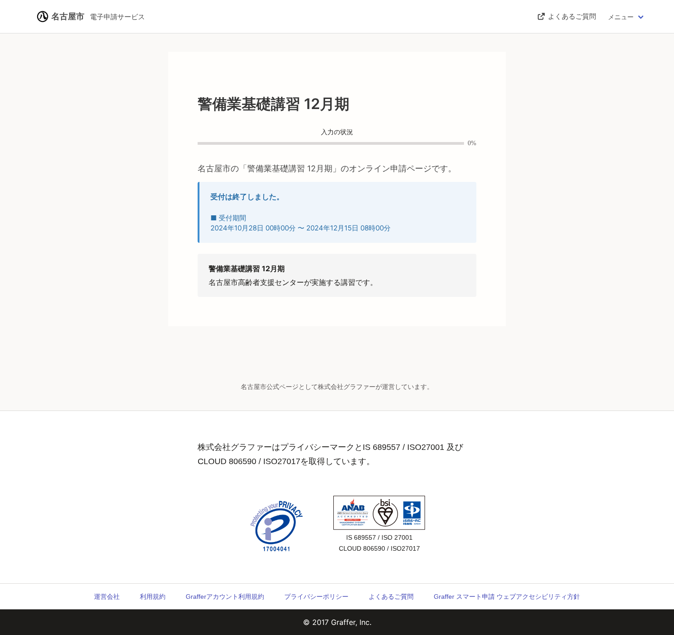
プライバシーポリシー (316, 596)
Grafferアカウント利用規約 (225, 596)
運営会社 (107, 596)
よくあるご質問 (391, 596)
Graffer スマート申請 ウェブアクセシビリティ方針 (507, 596)
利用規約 (153, 596)
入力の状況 (337, 132)
